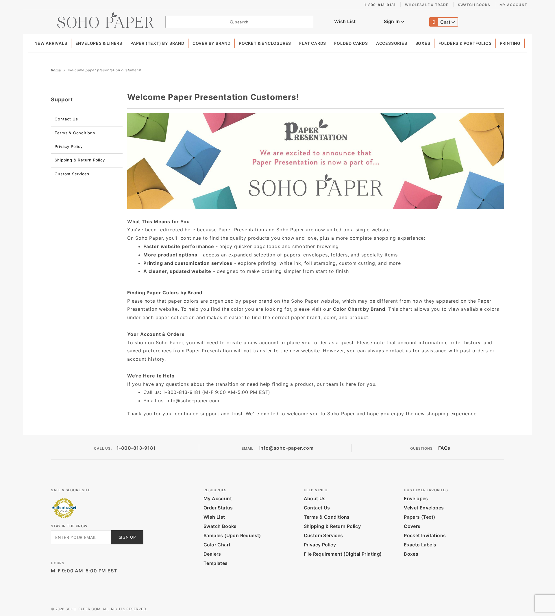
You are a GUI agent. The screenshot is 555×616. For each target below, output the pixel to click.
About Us (315, 498)
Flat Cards (312, 43)
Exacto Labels (420, 545)
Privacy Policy (68, 146)
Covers (412, 526)
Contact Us (66, 119)
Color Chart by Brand (359, 309)
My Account (513, 5)
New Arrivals (50, 43)
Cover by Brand (212, 43)
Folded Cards (351, 43)
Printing (510, 43)
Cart (442, 22)
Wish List (345, 21)
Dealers (212, 554)
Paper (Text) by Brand (157, 43)
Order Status (218, 508)
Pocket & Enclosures (265, 43)
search (241, 22)
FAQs (444, 448)
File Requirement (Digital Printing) (343, 554)
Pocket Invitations (425, 535)
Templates (216, 563)
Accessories (391, 43)
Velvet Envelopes (424, 508)
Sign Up (127, 537)
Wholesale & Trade (426, 5)
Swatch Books (474, 5)
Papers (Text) (419, 517)
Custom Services (72, 174)
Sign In (392, 21)
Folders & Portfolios (465, 43)
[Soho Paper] (105, 20)
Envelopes (416, 498)
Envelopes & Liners (98, 43)
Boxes (422, 43)
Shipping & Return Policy (80, 160)
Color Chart (217, 545)
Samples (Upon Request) (232, 535)
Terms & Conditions (75, 133)
